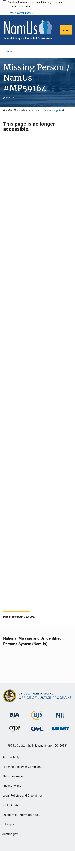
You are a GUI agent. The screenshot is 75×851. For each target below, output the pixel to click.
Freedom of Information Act (21, 815)
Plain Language (12, 776)
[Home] (28, 30)
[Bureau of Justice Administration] (14, 713)
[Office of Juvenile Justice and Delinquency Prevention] (14, 730)
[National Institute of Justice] (60, 713)
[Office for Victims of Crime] (37, 729)
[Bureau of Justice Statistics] (37, 718)
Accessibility (11, 757)
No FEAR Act (11, 805)
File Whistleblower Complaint (22, 767)
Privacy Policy (11, 786)
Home (9, 51)
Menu (65, 30)
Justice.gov (10, 834)
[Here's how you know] (37, 7)
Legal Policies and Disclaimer (22, 795)
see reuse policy (54, 110)
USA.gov (8, 824)
